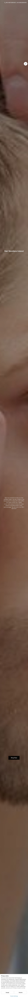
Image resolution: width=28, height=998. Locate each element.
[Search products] (26, 64)
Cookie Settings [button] (14, 996)
